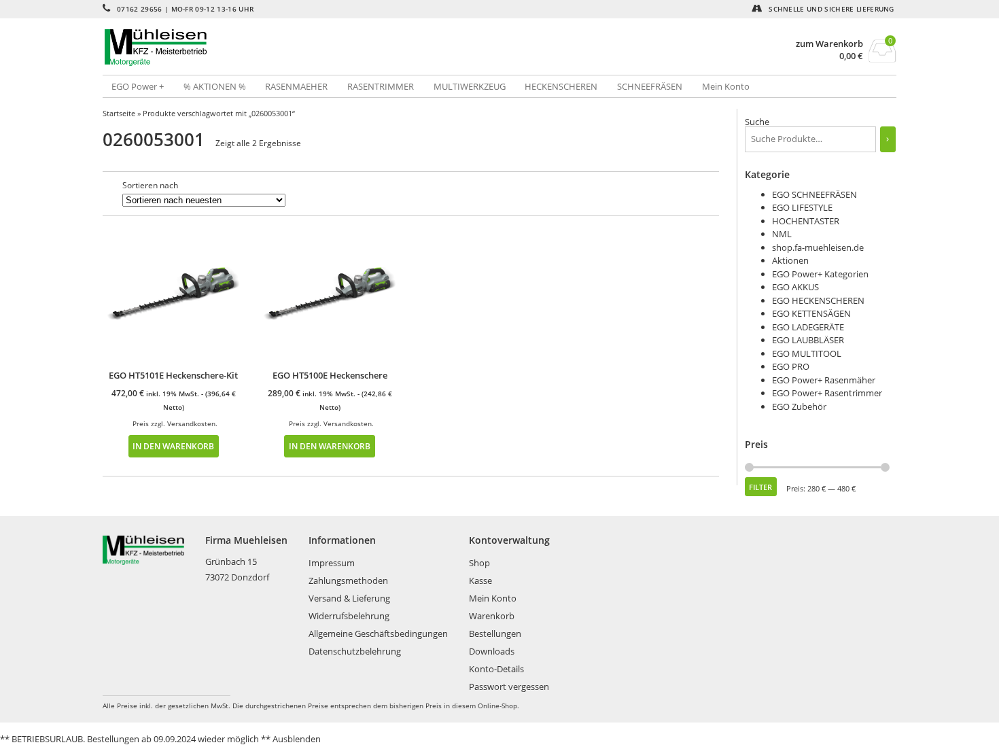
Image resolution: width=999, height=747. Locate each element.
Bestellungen (495, 633)
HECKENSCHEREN (561, 86)
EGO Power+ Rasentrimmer (827, 393)
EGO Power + (137, 86)
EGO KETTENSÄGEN (811, 313)
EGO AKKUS (795, 287)
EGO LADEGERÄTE (808, 327)
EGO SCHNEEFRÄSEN (814, 194)
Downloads (491, 651)
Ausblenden (297, 739)
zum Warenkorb (829, 43)
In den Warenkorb (173, 445)
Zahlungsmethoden (348, 580)
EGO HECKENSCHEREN (818, 300)
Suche (757, 122)
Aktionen (790, 260)
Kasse (480, 580)
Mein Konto (726, 86)
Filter (760, 487)
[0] (882, 58)
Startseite (119, 113)
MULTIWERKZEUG (470, 86)
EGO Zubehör (799, 406)
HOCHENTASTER (805, 221)
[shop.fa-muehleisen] (301, 47)
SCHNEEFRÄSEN (649, 86)
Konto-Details (496, 669)
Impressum (332, 563)
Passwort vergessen (509, 686)
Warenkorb (491, 616)
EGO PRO (790, 366)
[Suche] (888, 139)
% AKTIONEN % (214, 86)
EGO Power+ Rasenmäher (823, 380)
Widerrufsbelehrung (349, 616)
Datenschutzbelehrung (355, 651)
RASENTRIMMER (380, 86)
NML (782, 234)
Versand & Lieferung (349, 598)
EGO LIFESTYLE (802, 207)
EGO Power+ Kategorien (820, 274)
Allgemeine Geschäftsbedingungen (378, 633)
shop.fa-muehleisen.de (818, 247)
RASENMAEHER (296, 86)
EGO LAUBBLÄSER (808, 340)
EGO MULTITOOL (806, 353)
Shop (479, 563)
